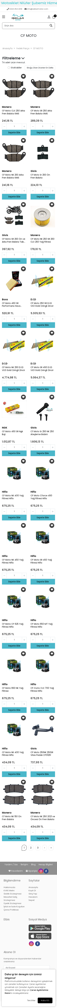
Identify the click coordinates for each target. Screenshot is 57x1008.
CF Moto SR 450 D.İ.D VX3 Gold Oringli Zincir (42, 369)
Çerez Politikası (11, 909)
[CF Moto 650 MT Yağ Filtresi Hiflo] (43, 601)
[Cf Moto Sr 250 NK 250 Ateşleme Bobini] (43, 409)
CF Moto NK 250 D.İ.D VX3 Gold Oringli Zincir (13, 369)
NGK (4, 427)
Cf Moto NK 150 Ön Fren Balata (11, 818)
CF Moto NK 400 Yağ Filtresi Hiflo (13, 497)
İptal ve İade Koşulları (14, 906)
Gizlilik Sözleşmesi (12, 893)
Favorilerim (17, 870)
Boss (5, 299)
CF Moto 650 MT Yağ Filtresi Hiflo (41, 625)
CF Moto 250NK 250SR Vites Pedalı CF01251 (42, 754)
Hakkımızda (9, 887)
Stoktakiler (16, 68)
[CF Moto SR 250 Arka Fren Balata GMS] (43, 88)
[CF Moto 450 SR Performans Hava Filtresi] (14, 281)
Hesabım (33, 896)
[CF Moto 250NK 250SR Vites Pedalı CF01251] (43, 730)
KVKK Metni (9, 890)
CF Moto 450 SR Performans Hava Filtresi (11, 305)
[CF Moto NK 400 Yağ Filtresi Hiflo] (14, 473)
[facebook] (45, 870)
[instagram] (40, 870)
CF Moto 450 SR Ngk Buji (12, 433)
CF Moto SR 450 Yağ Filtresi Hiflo (41, 561)
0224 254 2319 (15, 9)
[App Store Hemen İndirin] (39, 936)
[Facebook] (38, 943)
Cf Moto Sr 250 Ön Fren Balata (40, 176)
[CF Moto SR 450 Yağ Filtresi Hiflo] (43, 537)
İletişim (25, 864)
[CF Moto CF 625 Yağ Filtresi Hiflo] (14, 601)
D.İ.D (33, 299)
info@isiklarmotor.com (37, 9)
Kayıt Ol (32, 890)
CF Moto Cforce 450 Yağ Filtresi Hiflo (41, 497)
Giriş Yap (33, 893)
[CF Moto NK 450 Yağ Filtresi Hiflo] (14, 537)
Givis (34, 171)
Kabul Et (45, 1000)
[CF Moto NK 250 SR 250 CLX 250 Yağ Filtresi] (43, 216)
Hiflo (5, 492)
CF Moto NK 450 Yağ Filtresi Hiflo (12, 561)
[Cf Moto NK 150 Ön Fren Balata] (14, 794)
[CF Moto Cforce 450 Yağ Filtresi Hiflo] (43, 473)
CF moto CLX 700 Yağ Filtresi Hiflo (42, 689)
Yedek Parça (22, 48)
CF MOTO (38, 48)
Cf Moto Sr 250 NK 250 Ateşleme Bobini (42, 433)
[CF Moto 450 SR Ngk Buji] (14, 409)
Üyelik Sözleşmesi (12, 903)
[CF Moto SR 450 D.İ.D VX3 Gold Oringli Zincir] (43, 345)
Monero (7, 107)
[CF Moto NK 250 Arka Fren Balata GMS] (14, 152)
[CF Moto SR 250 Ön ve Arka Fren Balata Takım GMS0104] (14, 216)
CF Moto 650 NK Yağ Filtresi (12, 689)
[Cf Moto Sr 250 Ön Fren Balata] (43, 152)
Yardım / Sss (11, 864)
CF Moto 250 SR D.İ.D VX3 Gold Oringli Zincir (42, 305)
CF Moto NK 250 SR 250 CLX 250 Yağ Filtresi (42, 240)
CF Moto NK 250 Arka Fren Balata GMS (13, 176)
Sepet (32, 900)
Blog (33, 864)
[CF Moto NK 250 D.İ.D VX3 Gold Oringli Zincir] (14, 345)
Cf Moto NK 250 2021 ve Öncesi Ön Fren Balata (43, 818)
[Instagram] (32, 943)
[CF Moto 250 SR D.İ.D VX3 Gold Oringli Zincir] (43, 281)
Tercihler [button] (31, 1000)
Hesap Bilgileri (46, 864)
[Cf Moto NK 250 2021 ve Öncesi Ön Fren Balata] (43, 794)
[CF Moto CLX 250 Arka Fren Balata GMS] (14, 88)
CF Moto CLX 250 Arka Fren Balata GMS (13, 112)
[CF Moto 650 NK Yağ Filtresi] (14, 665)
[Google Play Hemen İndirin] (39, 927)
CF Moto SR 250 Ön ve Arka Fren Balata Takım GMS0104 (14, 240)
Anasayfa (7, 48)
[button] (4, 17)
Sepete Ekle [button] (14, 132)
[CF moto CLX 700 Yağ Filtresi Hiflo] (43, 665)
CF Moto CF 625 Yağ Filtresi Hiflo (12, 625)
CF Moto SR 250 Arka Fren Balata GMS (41, 112)
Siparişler (33, 870)
